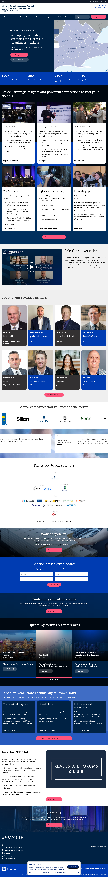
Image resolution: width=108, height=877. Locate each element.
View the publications (81, 730)
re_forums (7, 845)
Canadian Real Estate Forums (13, 847)
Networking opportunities (48, 229)
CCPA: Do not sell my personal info (94, 868)
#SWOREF (14, 838)
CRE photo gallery (10, 856)
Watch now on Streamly (47, 730)
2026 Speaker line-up (10, 229)
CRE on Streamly (9, 859)
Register (96, 17)
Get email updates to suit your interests (52, 738)
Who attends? (18, 60)
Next (103, 647)
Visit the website (9, 730)
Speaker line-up (52, 395)
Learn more (78, 229)
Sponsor (80, 17)
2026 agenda (17, 55)
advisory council (44, 134)
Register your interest (10, 161)
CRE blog (7, 853)
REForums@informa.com (98, 847)
